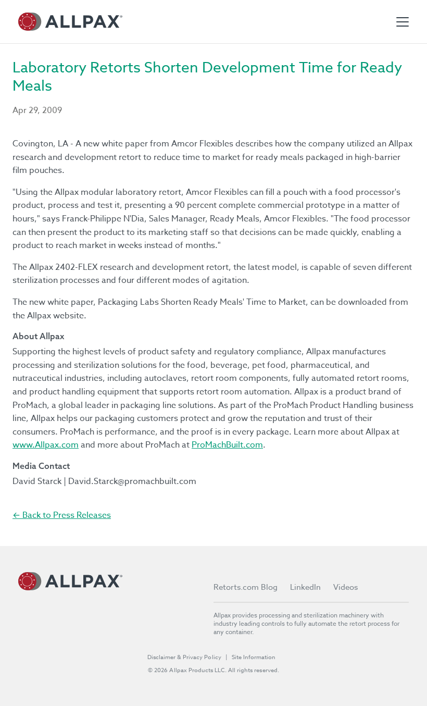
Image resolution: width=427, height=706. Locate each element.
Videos (345, 587)
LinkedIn (305, 587)
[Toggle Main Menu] (402, 22)
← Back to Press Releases (61, 515)
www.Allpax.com (45, 445)
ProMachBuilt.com (227, 445)
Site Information (253, 657)
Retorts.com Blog (246, 587)
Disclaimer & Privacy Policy (184, 657)
